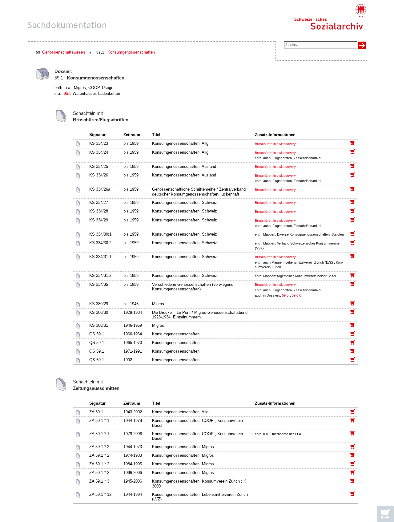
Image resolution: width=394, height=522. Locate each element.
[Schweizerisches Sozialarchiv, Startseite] (330, 17)
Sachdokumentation (67, 25)
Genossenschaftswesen (63, 52)
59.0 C (297, 295)
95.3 (67, 93)
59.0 (285, 295)
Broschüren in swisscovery (275, 144)
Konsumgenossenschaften (131, 52)
